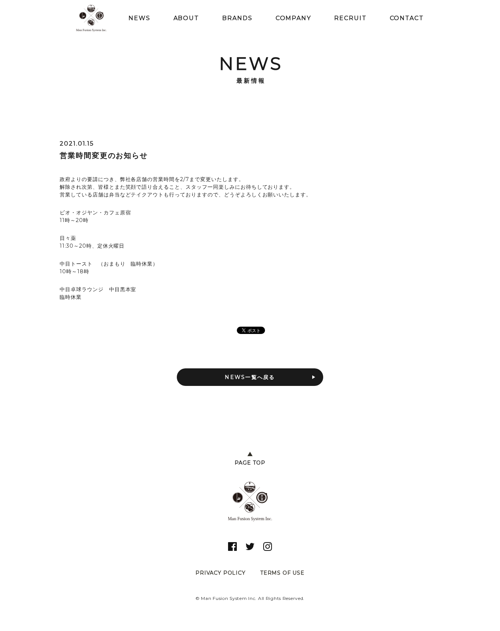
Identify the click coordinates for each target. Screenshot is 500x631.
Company (293, 18)
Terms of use (282, 573)
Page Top (250, 462)
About (186, 18)
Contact (407, 18)
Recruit (350, 18)
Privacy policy (220, 573)
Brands (237, 18)
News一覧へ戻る (250, 377)
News (139, 18)
